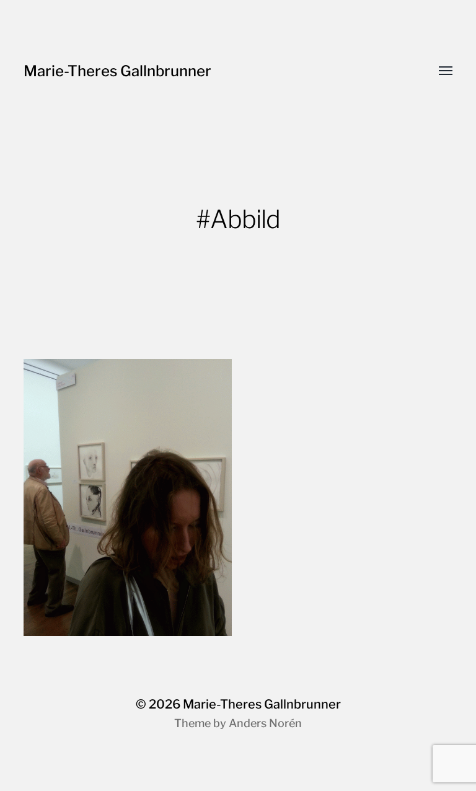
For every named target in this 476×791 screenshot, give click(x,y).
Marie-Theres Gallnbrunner (117, 71)
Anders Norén (265, 723)
